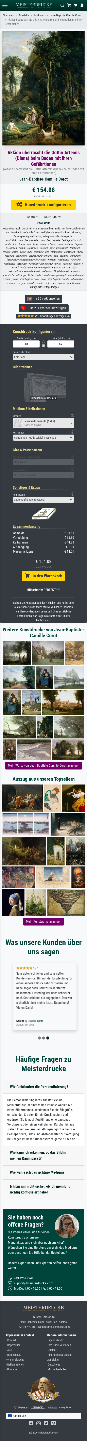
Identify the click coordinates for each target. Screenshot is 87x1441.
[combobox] (43, 357)
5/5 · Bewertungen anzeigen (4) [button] (52, 316)
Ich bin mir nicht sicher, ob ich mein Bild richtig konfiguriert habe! (40, 1189)
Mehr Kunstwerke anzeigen (43, 921)
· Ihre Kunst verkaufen (59, 1345)
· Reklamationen (15, 1364)
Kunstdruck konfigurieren (46, 204)
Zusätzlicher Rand (22, 352)
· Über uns (11, 1369)
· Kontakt (11, 1340)
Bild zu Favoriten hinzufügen (46, 308)
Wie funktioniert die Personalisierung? (39, 1086)
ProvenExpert (34, 1021)
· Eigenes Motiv (55, 1340)
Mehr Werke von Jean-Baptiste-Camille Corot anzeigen (43, 765)
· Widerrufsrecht (15, 1359)
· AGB (9, 1350)
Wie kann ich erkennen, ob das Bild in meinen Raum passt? (38, 1155)
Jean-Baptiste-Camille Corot (65, 15)
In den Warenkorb (46, 576)
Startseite (8, 15)
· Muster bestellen (57, 1369)
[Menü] (5, 5)
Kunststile (24, 15)
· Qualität (51, 1350)
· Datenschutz (13, 1355)
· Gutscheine (53, 1364)
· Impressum (13, 1345)
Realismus (40, 15)
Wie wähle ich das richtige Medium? (37, 1172)
